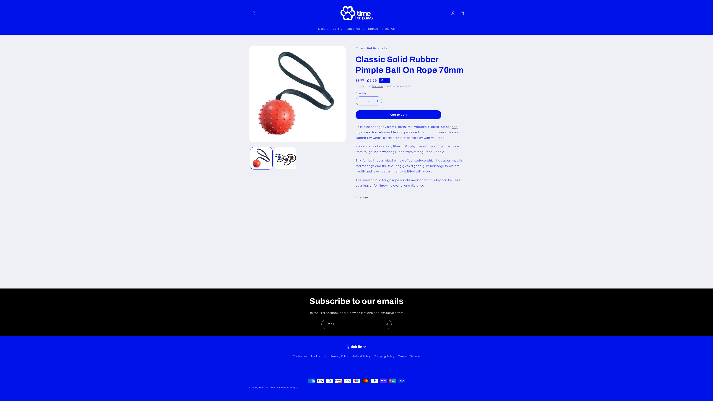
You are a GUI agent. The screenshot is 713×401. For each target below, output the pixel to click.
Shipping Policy (384, 356)
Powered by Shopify (287, 388)
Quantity (361, 93)
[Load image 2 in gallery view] (285, 158)
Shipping (377, 86)
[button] (253, 13)
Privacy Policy (340, 356)
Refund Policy (361, 356)
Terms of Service (409, 356)
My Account (319, 356)
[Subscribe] (387, 324)
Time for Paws (267, 388)
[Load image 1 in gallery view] (261, 158)
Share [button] (364, 197)
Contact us (300, 356)
